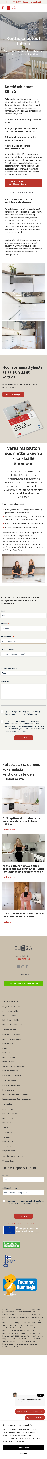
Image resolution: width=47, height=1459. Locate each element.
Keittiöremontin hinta (29, 1328)
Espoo (21, 1325)
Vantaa (5, 1325)
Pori (37, 1320)
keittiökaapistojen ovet (12, 1344)
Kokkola (23, 1314)
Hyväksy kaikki (23, 1447)
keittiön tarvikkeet (28, 1336)
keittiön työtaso (20, 1338)
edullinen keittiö (33, 1333)
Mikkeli (16, 1317)
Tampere (13, 1325)
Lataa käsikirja (13, 394)
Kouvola (5, 1322)
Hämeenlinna (8, 1320)
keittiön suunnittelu (10, 1330)
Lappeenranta (21, 1320)
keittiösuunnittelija (17, 1341)
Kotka (9, 1317)
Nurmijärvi (6, 1314)
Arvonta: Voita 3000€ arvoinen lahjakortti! (23, 2)
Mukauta (23, 1454)
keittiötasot (31, 1341)
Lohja (30, 1314)
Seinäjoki (23, 1317)
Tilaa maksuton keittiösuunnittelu (17, 182)
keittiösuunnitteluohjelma (13, 1333)
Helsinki (29, 1325)
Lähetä (23, 737)
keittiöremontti (27, 1330)
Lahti (12, 1322)
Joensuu (31, 1320)
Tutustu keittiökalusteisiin (21, 192)
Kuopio (18, 1322)
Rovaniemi (32, 1317)
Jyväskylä (26, 1322)
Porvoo (37, 1314)
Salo (4, 1317)
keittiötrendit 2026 (10, 1336)
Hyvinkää (16, 1314)
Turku (33, 1322)
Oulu (39, 1322)
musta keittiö (16, 1346)
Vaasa (40, 1317)
